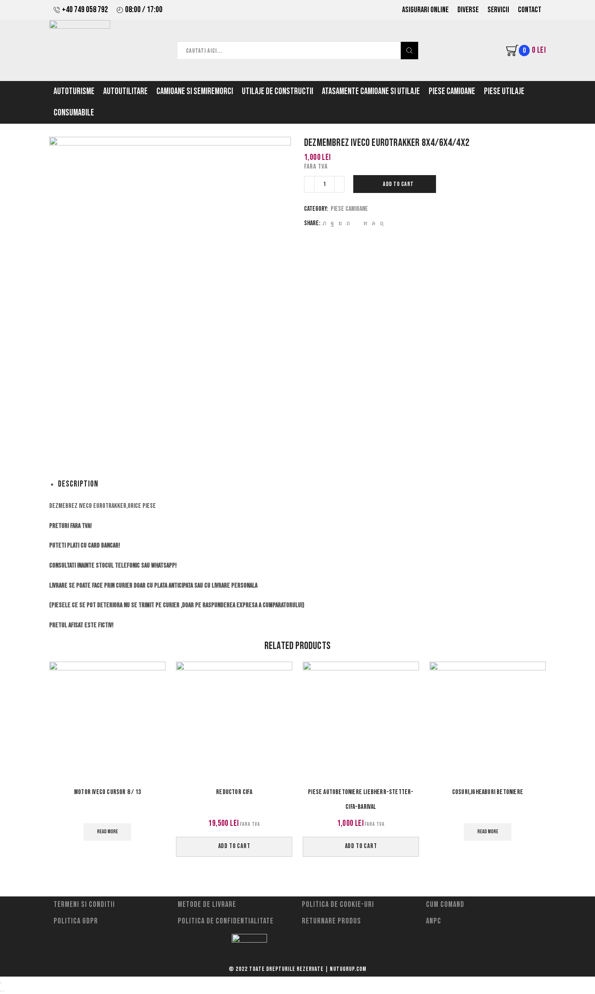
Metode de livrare (207, 904)
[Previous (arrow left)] (1, 991)
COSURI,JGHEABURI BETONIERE (487, 792)
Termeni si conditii (84, 904)
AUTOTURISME (74, 91)
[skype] (380, 223)
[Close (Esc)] (1, 983)
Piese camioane (349, 209)
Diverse (468, 9)
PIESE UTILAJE (504, 91)
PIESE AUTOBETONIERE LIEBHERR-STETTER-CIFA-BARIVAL (360, 799)
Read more (107, 831)
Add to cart (398, 184)
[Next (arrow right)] (3, 991)
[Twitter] (324, 223)
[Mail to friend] (356, 223)
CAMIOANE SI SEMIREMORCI (194, 91)
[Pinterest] (348, 223)
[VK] (340, 223)
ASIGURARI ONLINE (425, 9)
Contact (529, 9)
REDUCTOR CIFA (234, 792)
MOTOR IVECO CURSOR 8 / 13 (107, 792)
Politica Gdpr (76, 921)
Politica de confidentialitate (226, 921)
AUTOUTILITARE (125, 91)
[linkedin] (365, 223)
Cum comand (445, 904)
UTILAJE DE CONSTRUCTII (277, 91)
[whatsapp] (373, 223)
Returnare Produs (331, 921)
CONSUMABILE (74, 113)
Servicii (498, 9)
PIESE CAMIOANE (452, 91)
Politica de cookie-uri (338, 904)
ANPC (433, 921)
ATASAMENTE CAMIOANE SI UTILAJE (371, 91)
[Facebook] (332, 223)
